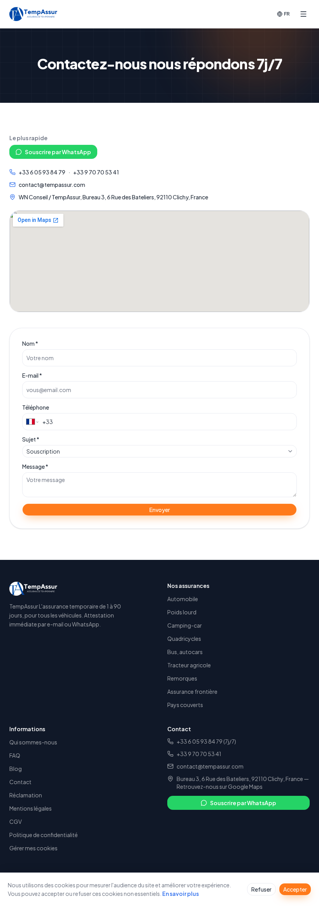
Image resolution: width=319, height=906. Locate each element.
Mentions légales (30, 808)
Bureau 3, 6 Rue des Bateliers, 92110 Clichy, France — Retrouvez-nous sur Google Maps (243, 782)
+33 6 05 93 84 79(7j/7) (206, 741)
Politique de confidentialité (43, 834)
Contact (20, 781)
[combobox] (159, 451)
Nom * (30, 343)
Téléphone (35, 407)
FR (287, 14)
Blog (15, 768)
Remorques (182, 678)
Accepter (295, 889)
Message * (35, 466)
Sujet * (30, 439)
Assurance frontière (192, 691)
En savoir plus (180, 893)
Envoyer (159, 509)
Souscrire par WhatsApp (58, 151)
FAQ (14, 755)
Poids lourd (181, 612)
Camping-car (184, 625)
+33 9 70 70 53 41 (96, 172)
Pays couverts (185, 704)
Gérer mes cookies (33, 847)
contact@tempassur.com (52, 184)
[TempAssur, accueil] (33, 14)
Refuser (261, 889)
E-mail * (32, 375)
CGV (15, 821)
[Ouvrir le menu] (303, 14)
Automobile (182, 598)
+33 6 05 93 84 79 (42, 172)
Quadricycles (184, 638)
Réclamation (25, 795)
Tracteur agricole (189, 665)
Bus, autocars (185, 651)
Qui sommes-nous (33, 742)
